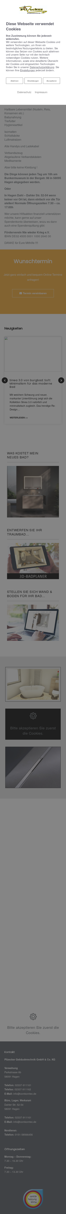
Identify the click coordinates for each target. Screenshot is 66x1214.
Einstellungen (33, 80)
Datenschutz (24, 92)
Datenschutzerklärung (42, 67)
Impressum (41, 92)
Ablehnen (14, 80)
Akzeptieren (51, 80)
